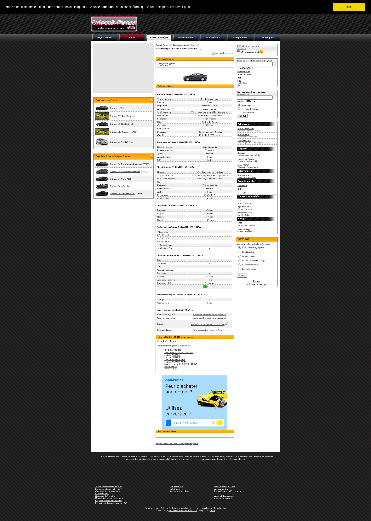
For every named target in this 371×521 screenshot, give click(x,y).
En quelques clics (245, 208)
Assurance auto (176, 486)
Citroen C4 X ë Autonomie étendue (126, 164)
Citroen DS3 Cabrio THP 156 (124, 132)
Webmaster (196, 459)
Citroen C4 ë (116, 186)
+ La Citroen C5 (164, 65)
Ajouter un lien (221, 489)
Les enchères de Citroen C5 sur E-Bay (208, 324)
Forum (131, 37)
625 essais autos (102, 493)
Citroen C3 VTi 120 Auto (122, 142)
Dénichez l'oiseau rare (247, 135)
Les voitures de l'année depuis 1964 (111, 503)
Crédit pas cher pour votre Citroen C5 (209, 318)
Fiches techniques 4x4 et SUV (108, 489)
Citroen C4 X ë (117, 179)
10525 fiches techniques (248, 46)
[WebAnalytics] (185, 516)
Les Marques (267, 37)
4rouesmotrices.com (223, 498)
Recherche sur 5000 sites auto (227, 491)
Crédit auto (175, 489)
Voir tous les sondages (257, 284)
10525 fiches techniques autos (108, 486)
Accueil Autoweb (163, 45)
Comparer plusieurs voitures (107, 491)
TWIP (212, 510)
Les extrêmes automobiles (248, 154)
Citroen (194, 45)
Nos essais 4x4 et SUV (105, 496)
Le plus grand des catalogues (250, 141)
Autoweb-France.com (224, 496)
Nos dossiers (213, 37)
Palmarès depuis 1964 (247, 160)
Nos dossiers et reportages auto (109, 498)
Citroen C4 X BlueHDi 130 (122, 193)
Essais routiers (185, 37)
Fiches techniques (159, 37)
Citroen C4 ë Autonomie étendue (125, 171)
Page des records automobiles (108, 500)
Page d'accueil (104, 37)
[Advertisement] (210, 24)
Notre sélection (244, 202)
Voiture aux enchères (179, 491)
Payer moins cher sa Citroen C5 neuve (210, 330)
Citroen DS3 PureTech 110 (122, 116)
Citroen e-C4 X (117, 108)
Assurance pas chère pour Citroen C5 (209, 314)
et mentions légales (245, 230)
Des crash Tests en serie (247, 166)
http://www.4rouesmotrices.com (182, 510)
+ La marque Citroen (166, 63)
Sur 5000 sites (244, 213)
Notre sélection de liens (224, 486)
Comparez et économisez (248, 129)
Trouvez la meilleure (246, 176)
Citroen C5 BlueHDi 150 (121, 124)
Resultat (256, 281)
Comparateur (240, 37)
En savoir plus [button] (180, 7)
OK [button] (349, 7)
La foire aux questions (247, 224)
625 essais (241, 48)
